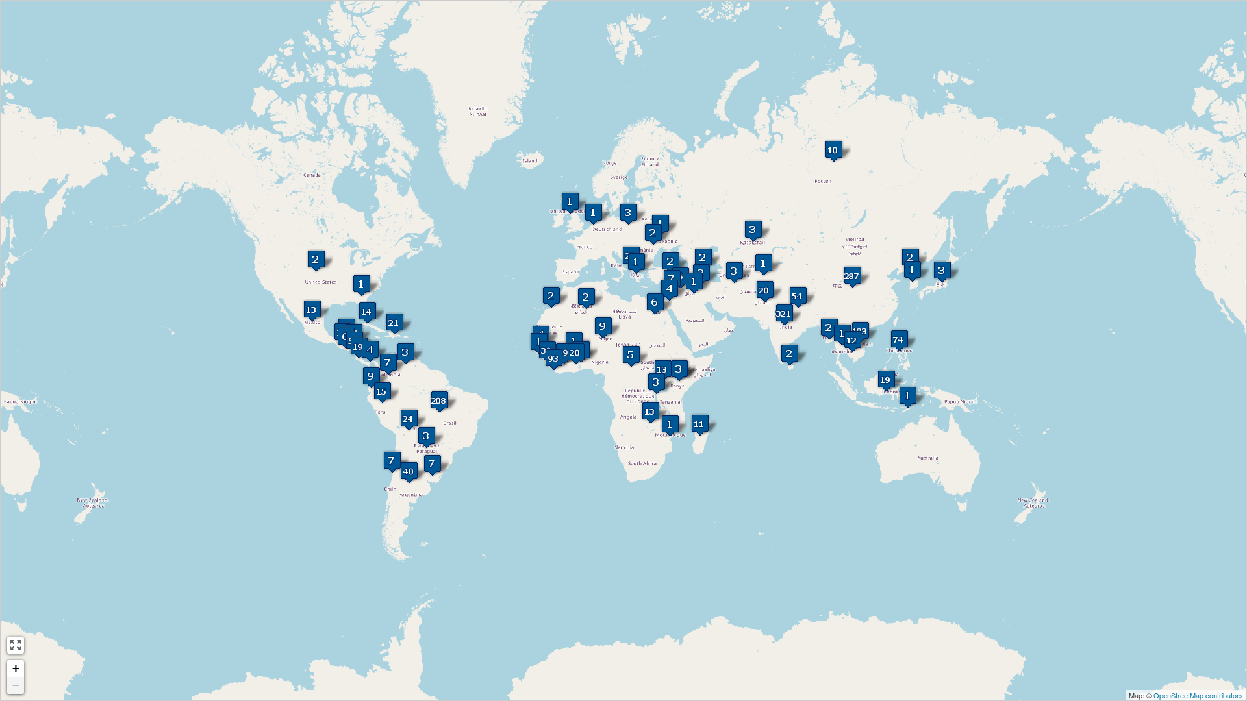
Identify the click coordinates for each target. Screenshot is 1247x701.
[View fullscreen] (15, 645)
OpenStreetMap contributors (1198, 695)
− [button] (15, 685)
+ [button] (15, 668)
